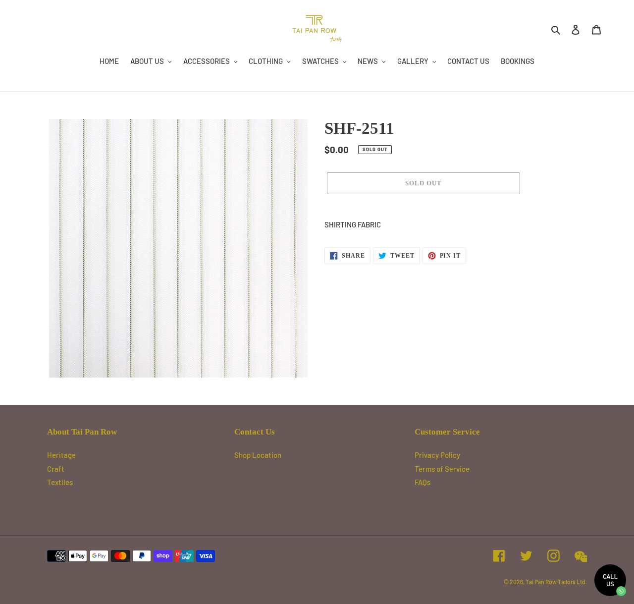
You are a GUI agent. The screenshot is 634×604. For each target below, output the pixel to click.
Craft (55, 468)
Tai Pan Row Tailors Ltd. (556, 581)
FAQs (422, 482)
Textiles (60, 482)
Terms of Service (442, 468)
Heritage (61, 454)
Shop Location (257, 454)
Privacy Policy (437, 454)
